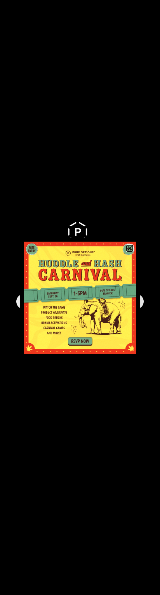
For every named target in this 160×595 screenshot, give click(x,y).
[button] (129, 248)
